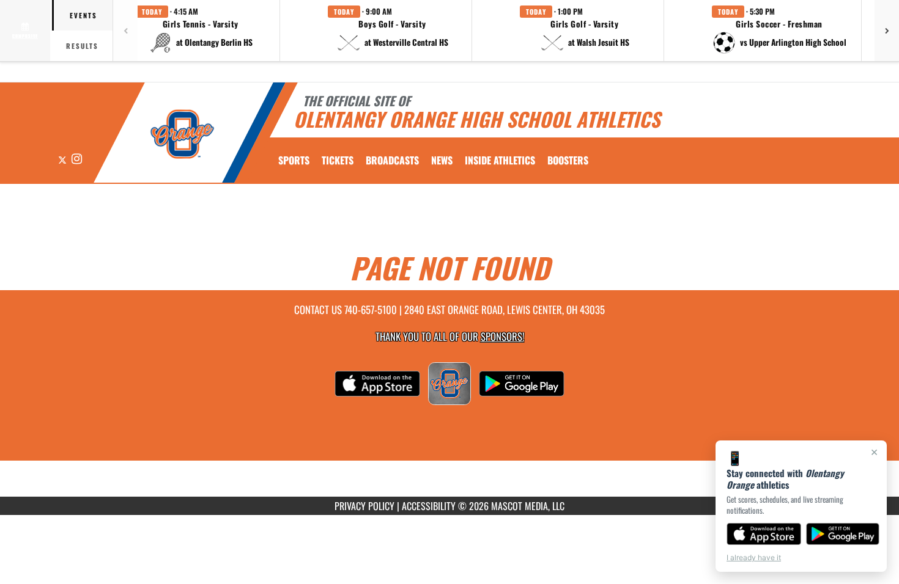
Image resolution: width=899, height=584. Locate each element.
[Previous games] (125, 30)
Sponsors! (502, 336)
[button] (200, 30)
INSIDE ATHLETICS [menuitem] (500, 160)
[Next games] (887, 30)
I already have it (754, 557)
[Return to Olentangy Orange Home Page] (183, 134)
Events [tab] (83, 15)
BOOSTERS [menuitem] (567, 160)
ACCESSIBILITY (429, 505)
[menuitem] (338, 160)
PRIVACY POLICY (364, 505)
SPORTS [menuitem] (293, 160)
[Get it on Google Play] (843, 534)
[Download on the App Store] (764, 534)
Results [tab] (82, 46)
